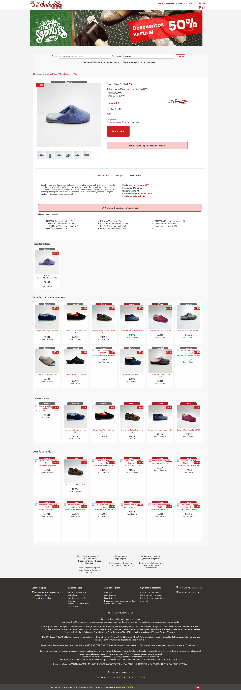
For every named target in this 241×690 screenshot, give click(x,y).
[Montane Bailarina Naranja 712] (188, 463)
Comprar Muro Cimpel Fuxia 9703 (160, 330)
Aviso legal (72, 595)
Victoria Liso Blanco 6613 (188, 509)
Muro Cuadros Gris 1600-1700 (75, 509)
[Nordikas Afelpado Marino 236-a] (103, 463)
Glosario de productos (113, 604)
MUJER (179, 3)
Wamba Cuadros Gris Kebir (47, 465)
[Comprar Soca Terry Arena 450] (47, 372)
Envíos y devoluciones (149, 592)
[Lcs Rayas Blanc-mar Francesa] (103, 507)
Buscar (55, 56)
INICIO (161, 3)
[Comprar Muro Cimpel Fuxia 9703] (160, 328)
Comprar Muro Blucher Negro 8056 (103, 355)
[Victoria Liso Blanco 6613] (188, 507)
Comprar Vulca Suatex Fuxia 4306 (188, 355)
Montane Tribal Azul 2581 (46, 509)
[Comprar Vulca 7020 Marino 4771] (132, 372)
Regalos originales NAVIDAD (65, 664)
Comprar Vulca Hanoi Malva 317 (47, 411)
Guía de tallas (110, 595)
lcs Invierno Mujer (137, 196)
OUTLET (201, 3)
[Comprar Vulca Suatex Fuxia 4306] (188, 353)
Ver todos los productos (78, 604)
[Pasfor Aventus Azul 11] (132, 505)
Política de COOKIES (125, 687)
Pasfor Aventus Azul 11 (131, 507)
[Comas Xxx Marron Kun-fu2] (132, 463)
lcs (128, 89)
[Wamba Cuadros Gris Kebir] (47, 463)
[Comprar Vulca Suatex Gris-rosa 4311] (160, 372)
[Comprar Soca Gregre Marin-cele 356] (47, 328)
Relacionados (135, 175)
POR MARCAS (190, 3)
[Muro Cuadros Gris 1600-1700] (75, 507)
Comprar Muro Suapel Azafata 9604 (132, 330)
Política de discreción (77, 598)
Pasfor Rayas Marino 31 (160, 463)
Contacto (108, 592)
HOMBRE (170, 3)
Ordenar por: (117, 56)
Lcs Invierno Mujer (49, 74)
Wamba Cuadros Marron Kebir (75, 485)
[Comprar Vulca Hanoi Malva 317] (47, 408)
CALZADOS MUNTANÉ (134, 664)
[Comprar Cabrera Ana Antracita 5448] (75, 372)
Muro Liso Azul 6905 (68, 74)
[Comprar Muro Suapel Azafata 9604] (132, 328)
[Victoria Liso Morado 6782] (160, 507)
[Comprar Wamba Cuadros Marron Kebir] (103, 328)
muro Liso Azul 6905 (140, 185)
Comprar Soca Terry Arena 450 (47, 374)
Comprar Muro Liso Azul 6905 (47, 278)
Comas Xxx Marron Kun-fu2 (132, 465)
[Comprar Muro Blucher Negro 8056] (103, 353)
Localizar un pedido (42, 598)
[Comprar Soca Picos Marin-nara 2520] (75, 328)
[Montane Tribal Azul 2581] (47, 507)
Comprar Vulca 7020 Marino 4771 (132, 374)
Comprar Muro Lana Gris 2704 (188, 330)
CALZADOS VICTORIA (112, 664)
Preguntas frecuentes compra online (119, 601)
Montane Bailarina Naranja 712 (188, 465)
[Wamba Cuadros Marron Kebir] (75, 482)
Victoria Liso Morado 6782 (160, 509)
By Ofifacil (100, 677)
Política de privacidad (77, 592)
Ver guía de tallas (114, 119)
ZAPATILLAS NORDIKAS (90, 664)
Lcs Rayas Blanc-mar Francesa (103, 509)
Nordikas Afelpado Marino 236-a (103, 465)
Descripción (103, 175)
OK (197, 687)
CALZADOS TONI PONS (157, 664)
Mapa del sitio (74, 606)
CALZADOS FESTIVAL (179, 664)
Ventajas (119, 175)
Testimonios (73, 601)
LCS (38, 74)
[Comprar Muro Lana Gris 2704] (188, 328)
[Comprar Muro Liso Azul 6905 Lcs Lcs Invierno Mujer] (47, 273)
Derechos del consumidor (151, 595)
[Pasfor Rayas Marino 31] (160, 461)
